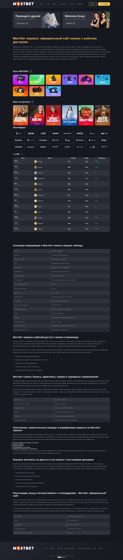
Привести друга (21, 23)
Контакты (59, 548)
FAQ (95, 548)
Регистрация (104, 4)
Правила (52, 548)
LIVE (48, 4)
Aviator (71, 4)
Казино (54, 4)
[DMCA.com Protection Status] (61, 557)
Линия (41, 4)
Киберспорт (79, 4)
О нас (45, 548)
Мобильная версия (70, 548)
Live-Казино (63, 4)
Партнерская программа (84, 548)
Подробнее (69, 23)
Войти (93, 4)
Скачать (101, 548)
